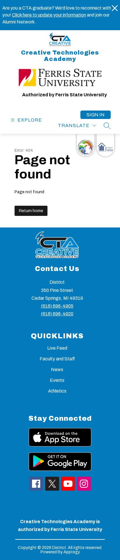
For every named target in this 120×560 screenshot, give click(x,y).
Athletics (57, 391)
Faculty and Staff (57, 358)
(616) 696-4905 (57, 306)
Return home (31, 211)
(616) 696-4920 (57, 313)
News (57, 369)
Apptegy (71, 552)
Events (57, 380)
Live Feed (57, 348)
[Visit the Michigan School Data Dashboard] (105, 145)
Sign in (96, 114)
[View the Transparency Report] (85, 145)
